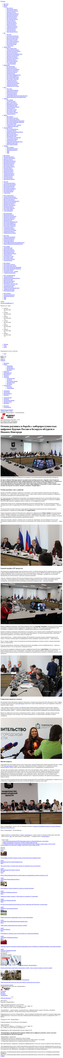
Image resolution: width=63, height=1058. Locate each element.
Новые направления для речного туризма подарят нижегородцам (20, 842)
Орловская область (12, 23)
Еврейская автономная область (15, 132)
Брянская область (11, 12)
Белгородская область (12, 11)
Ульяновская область (12, 84)
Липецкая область (11, 22)
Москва (6, 5)
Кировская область (12, 68)
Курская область (11, 20)
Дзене (19, 845)
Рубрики (3, 360)
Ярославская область (12, 31)
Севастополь (10, 45)
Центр (5, 6)
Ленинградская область (13, 55)
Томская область (11, 114)
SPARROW (3, 1053)
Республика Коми (11, 62)
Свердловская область (12, 90)
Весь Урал (9, 88)
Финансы (9, 370)
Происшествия (7, 373)
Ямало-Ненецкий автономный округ (16, 97)
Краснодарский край (12, 38)
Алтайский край (11, 101)
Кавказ (5, 115)
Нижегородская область (13, 69)
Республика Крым (11, 44)
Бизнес (5, 364)
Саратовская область (12, 82)
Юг (4, 33)
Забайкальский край (12, 143)
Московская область (12, 9)
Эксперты (6, 377)
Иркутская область (12, 102)
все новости (4, 953)
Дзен (10, 836)
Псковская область (12, 59)
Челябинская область (12, 91)
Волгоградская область (13, 37)
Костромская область (12, 19)
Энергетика (10, 367)
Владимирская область (13, 13)
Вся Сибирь (10, 100)
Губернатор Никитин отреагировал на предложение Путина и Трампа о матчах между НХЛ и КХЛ (29, 844)
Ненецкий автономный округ (14, 54)
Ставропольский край (12, 126)
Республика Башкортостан (14, 75)
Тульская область (11, 30)
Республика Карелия (12, 61)
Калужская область (12, 17)
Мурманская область (12, 56)
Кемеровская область (12, 104)
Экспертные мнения (12, 381)
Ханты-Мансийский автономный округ (17, 95)
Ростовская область (12, 43)
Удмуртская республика (13, 83)
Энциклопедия (11, 378)
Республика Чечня (11, 123)
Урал (5, 87)
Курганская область (12, 93)
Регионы (3, 1)
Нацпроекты (7, 374)
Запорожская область (12, 148)
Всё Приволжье (11, 66)
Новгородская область (12, 58)
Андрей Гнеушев (13, 571)
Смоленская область (12, 26)
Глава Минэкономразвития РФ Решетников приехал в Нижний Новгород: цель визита (25, 841)
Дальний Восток (8, 127)
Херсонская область (12, 150)
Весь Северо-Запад (12, 48)
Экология (6, 375)
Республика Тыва (11, 111)
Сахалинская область (12, 139)
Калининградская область (13, 51)
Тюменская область (12, 94)
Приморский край (11, 136)
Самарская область (12, 80)
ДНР (8, 152)
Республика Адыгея (12, 40)
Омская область (11, 108)
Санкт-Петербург (11, 63)
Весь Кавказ (10, 116)
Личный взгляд (11, 382)
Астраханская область (12, 36)
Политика (6, 363)
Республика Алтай (12, 109)
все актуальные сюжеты (7, 985)
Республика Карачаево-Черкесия (15, 122)
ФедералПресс (45, 836)
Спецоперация (25, 979)
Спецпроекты (7, 385)
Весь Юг (9, 34)
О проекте (3, 991)
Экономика (10, 366)
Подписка (9, 386)
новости (3, 359)
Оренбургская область (12, 70)
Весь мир (6, 4)
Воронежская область (12, 15)
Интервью (9, 384)
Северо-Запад (7, 47)
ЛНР (8, 151)
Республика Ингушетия (13, 119)
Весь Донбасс (10, 147)
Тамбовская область (12, 27)
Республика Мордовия (13, 77)
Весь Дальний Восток (12, 129)
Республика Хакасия (12, 112)
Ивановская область (12, 16)
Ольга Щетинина (19, 703)
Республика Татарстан (13, 79)
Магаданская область (12, 134)
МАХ (22, 835)
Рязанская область (11, 24)
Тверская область (11, 29)
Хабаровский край (12, 140)
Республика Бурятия (12, 144)
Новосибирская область (13, 107)
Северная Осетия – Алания (14, 125)
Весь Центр (10, 8)
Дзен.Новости (28, 835)
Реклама (6, 344)
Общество (6, 371)
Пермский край (11, 73)
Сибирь (6, 98)
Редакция (3, 994)
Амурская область (11, 130)
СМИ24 (3, 1056)
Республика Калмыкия (13, 41)
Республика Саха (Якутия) (14, 137)
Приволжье (7, 65)
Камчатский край (11, 133)
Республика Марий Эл (13, 76)
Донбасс (6, 146)
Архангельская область (13, 49)
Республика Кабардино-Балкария (15, 120)
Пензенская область (12, 72)
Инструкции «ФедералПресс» (29, 965)
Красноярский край (12, 105)
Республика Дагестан (12, 118)
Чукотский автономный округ (15, 141)
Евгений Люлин (8, 766)
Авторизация (4, 995)
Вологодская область (12, 52)
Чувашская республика (13, 86)
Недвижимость (11, 368)
